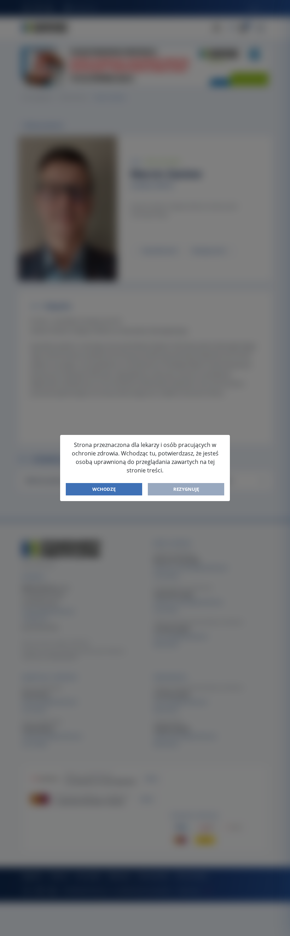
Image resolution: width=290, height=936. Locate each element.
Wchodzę (104, 489)
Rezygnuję (186, 489)
